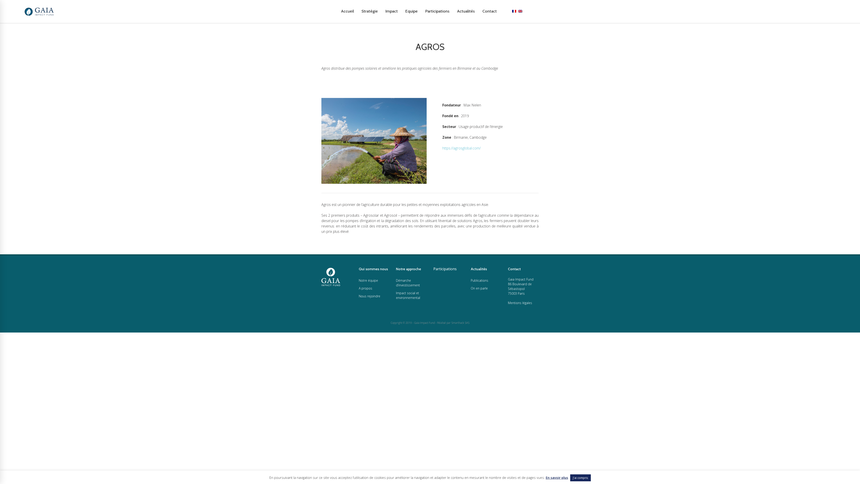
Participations (445, 268)
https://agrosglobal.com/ (461, 148)
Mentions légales (520, 303)
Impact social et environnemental (408, 295)
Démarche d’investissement (408, 282)
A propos (365, 288)
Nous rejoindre (369, 296)
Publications (479, 280)
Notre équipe (368, 280)
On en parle (479, 288)
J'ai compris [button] (580, 478)
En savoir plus (557, 477)
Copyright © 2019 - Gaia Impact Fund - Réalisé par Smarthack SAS (430, 323)
